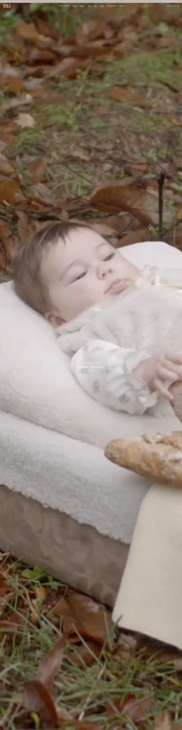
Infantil (102, 6)
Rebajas (121, 5)
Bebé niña (74, 6)
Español (13, 1)
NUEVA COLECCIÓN (64, 5)
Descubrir (91, 370)
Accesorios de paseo (112, 5)
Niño (95, 6)
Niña (89, 6)
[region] (91, 366)
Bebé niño (82, 6)
